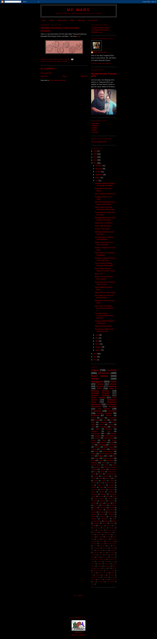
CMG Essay (99, 550)
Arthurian (105, 548)
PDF (92, 456)
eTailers (51, 20)
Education (103, 494)
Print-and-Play (62, 20)
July (97, 181)
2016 (95, 154)
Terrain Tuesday (98, 397)
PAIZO (94, 130)
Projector (93, 572)
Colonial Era (113, 550)
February (98, 347)
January (98, 350)
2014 (95, 160)
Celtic (106, 550)
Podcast (114, 568)
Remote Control (110, 541)
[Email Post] (72, 59)
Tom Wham (112, 469)
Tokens (64, 61)
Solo (104, 575)
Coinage (95, 532)
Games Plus (110, 510)
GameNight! (100, 536)
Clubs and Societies (111, 530)
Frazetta (112, 557)
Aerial (114, 525)
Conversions (111, 552)
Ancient (97, 447)
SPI (92, 575)
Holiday (93, 503)
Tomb (106, 579)
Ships (114, 503)
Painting (100, 384)
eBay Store (96, 123)
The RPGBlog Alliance (78, 634)
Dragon (96, 458)
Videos (95, 370)
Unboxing (113, 449)
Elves (95, 507)
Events (93, 418)
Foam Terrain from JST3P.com (105, 194)
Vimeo (105, 523)
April (97, 341)
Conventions (112, 418)
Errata (92, 557)
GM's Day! (81, 20)
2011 (95, 357)
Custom (93, 483)
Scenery (99, 386)
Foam (93, 460)
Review (113, 384)
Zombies (110, 492)
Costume (102, 532)
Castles (93, 449)
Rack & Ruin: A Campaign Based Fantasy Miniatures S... (104, 308)
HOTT (111, 462)
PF (109, 568)
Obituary (93, 514)
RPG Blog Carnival (103, 572)
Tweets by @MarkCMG (99, 142)
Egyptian (99, 534)
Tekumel (93, 579)
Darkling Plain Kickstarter (103, 326)
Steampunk (104, 518)
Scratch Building (104, 413)
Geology (99, 561)
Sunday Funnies (95, 577)
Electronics (110, 487)
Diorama (97, 438)
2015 (95, 157)
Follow (72, 20)
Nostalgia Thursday (100, 393)
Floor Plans (105, 557)
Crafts (105, 420)
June (97, 335)
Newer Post (44, 76)
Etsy (100, 483)
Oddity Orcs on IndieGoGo (104, 223)
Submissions (111, 575)
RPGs (99, 388)
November (99, 169)
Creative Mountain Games (100, 28)
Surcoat (95, 545)
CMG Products (99, 498)
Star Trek (96, 505)
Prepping (101, 456)
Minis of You (99, 274)
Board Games (99, 376)
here (78, 36)
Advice (106, 465)
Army (95, 471)
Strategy (106, 521)
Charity (111, 485)
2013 (95, 163)
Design (102, 471)
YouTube (111, 370)
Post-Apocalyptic (98, 570)
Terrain (95, 378)
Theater (100, 579)
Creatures (94, 494)
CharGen (94, 501)
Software (101, 543)
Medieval (109, 429)
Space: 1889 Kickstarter (103, 226)
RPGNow (95, 126)
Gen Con (111, 501)
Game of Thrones (97, 510)
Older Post (84, 76)
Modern (100, 496)
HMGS (106, 561)
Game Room (107, 534)
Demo (114, 456)
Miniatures (104, 373)
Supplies (105, 577)
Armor (114, 496)
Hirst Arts (94, 489)
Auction (103, 480)
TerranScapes (95, 433)
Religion (112, 572)
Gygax (101, 460)
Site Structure (92, 20)
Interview (108, 478)
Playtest (111, 489)
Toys (108, 431)
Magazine (103, 442)
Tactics (112, 577)
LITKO (93, 563)
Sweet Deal (103, 427)
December (99, 166)
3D (108, 456)
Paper (98, 429)
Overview (101, 541)
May (97, 338)
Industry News (95, 465)
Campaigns (101, 530)
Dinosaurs (109, 532)
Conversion (105, 476)
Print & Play (110, 570)
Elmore (112, 554)
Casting (111, 480)
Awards (112, 548)
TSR (92, 445)
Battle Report (108, 447)
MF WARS (78, 10)
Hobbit (100, 478)
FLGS (98, 557)
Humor (110, 424)
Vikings (101, 492)
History (93, 440)
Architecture (112, 505)
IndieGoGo (110, 512)
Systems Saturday (100, 395)
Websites (109, 415)
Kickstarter (51, 61)
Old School (103, 409)
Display (93, 478)
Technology (101, 445)
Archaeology (96, 548)
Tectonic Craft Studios (102, 229)
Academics (101, 525)
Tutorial (113, 382)
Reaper (108, 503)
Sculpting (97, 436)
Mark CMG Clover (100, 52)
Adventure (94, 431)
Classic (100, 474)
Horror (112, 561)
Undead (96, 523)
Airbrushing (97, 527)
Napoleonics (105, 539)
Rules (93, 427)
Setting (111, 516)
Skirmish (94, 518)
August (98, 178)
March (97, 344)
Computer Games (110, 474)
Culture (101, 554)
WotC (112, 523)
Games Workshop (110, 436)
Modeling (112, 386)
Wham (92, 584)
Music (104, 568)
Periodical (111, 514)
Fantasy (113, 427)
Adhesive (108, 525)
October (98, 172)
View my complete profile (101, 63)
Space (93, 492)
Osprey (102, 514)
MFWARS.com (97, 32)
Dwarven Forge (108, 458)
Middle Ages (107, 566)
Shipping (98, 575)
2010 (95, 360)
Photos (108, 496)
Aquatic (114, 545)
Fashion (111, 507)
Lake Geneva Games (106, 454)
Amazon (104, 505)
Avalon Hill (101, 485)
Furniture (102, 501)
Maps (59, 61)
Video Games (110, 581)
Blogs (92, 550)
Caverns (110, 498)
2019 (95, 151)
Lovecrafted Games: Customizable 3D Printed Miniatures (104, 316)
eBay (96, 451)
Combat (93, 487)
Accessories (96, 411)
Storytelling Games (111, 543)
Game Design (108, 451)
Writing (93, 525)
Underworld (101, 581)
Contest (96, 476)
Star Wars (110, 460)
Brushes (93, 530)
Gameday (97, 467)
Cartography (104, 422)
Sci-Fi (101, 424)
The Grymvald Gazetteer (100, 30)
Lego (111, 442)
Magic (98, 539)
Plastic (93, 516)
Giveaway (107, 536)
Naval (104, 440)
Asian (104, 527)
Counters (93, 554)
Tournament (113, 579)
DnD (111, 420)
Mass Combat (109, 483)
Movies (103, 489)
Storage (102, 469)
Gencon (93, 512)
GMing (104, 462)
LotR (114, 478)
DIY (113, 476)
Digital (102, 487)
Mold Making (108, 438)
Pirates (101, 503)
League (107, 563)
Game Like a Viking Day (98, 559)
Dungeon (113, 433)
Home (44, 20)
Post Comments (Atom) (58, 80)
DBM (106, 554)
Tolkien (93, 454)
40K (109, 545)
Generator (102, 512)
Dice (102, 418)
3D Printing (112, 445)
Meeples (99, 566)
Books (114, 465)
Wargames (97, 381)
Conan (104, 552)
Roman (96, 480)
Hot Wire (103, 449)
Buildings (95, 415)
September (99, 175)
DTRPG (94, 128)
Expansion (103, 507)
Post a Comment (46, 73)
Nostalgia (112, 406)
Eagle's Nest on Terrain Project (105, 292)
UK (94, 581)
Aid (92, 485)
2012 (95, 354)
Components (96, 552)
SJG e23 (95, 132)
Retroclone (94, 543)
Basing (96, 420)
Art (105, 433)
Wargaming (103, 545)
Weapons (94, 463)
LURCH (100, 563)
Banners (112, 527)
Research (102, 516)
